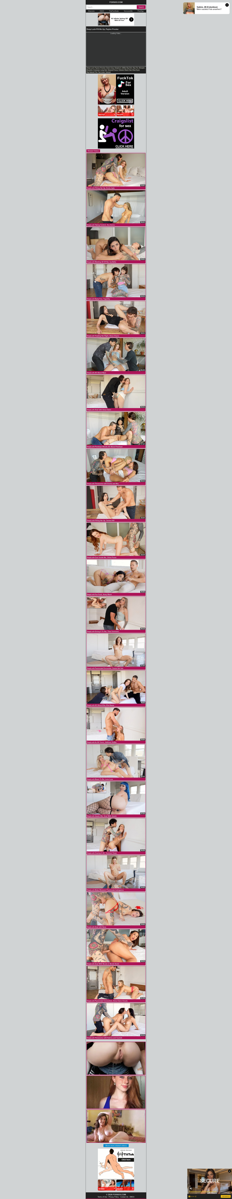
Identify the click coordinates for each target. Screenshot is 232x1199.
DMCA (132, 1197)
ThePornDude (114, 11)
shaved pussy (113, 70)
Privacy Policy (114, 1197)
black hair (128, 70)
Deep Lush (90, 68)
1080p (124, 68)
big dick (129, 68)
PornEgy (141, 11)
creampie (96, 70)
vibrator (121, 70)
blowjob (142, 68)
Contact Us (124, 1197)
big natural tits (92, 72)
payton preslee (100, 68)
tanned (108, 72)
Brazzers (91, 11)
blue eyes (136, 70)
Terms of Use (102, 1197)
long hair (103, 70)
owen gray (110, 68)
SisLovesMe (128, 11)
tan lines (101, 72)
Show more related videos (116, 1146)
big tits (135, 68)
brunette (90, 70)
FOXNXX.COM (116, 2)
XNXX (102, 11)
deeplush (118, 68)
